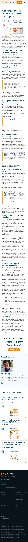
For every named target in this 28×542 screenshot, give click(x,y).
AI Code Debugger (18, 496)
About (16, 505)
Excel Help (6, 529)
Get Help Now (14, 349)
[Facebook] (14, 482)
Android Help (6, 535)
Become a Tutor (4, 508)
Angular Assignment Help (6, 537)
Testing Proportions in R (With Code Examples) (13, 398)
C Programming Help (15, 534)
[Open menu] (24, 2)
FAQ (16, 510)
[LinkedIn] (5, 482)
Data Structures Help (5, 531)
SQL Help (18, 531)
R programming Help (13, 535)
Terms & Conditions (5, 518)
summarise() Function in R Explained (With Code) (12, 421)
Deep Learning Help (12, 529)
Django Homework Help (15, 537)
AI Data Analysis (18, 497)
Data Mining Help (13, 531)
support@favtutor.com (10, 486)
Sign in (19, 2)
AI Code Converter (18, 499)
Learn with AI (4, 496)
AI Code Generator (18, 494)
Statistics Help (4, 526)
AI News (3, 492)
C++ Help (21, 534)
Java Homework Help (11, 526)
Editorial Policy (18, 508)
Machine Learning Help (20, 529)
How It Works (4, 505)
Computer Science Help (5, 524)
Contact (16, 507)
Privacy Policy (4, 516)
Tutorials (3, 494)
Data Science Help (14, 524)
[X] (2, 482)
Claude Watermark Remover (20, 492)
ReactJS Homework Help (13, 532)
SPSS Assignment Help (21, 535)
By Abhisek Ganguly (18, 22)
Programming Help (21, 524)
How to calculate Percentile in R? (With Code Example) (13, 444)
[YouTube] (8, 482)
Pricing (2, 507)
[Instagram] (11, 482)
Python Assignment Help (20, 526)
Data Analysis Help (7, 534)
